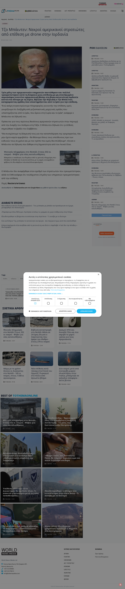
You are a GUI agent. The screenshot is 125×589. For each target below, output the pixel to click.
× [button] (98, 274)
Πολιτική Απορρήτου (58, 290)
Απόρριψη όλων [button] (65, 311)
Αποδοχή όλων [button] (86, 311)
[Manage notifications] (120, 584)
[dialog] (62, 294)
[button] (62, 293)
